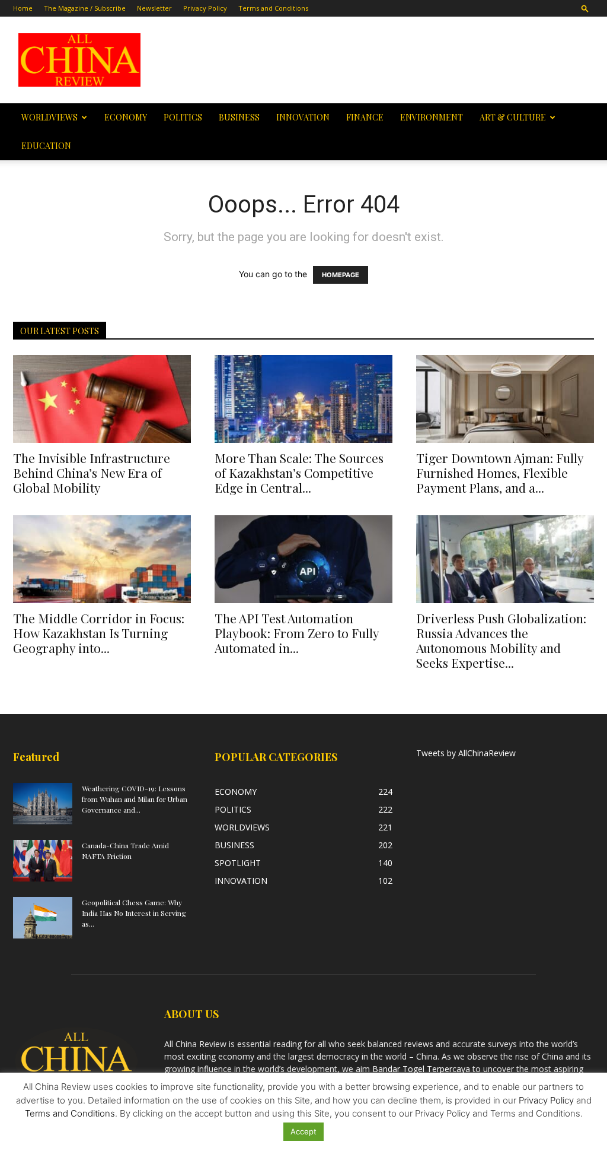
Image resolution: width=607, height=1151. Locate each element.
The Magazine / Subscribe (85, 8)
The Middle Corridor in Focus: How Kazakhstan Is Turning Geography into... (98, 633)
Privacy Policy (205, 8)
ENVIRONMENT (431, 117)
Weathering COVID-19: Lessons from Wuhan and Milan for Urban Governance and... (134, 799)
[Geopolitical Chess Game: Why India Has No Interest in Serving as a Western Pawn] (42, 917)
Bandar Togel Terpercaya (421, 1068)
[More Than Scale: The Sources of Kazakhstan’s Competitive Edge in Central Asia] (303, 399)
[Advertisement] (378, 60)
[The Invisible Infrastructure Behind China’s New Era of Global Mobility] (102, 399)
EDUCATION (46, 145)
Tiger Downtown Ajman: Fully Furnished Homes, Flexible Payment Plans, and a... (499, 472)
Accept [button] (303, 1131)
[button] (585, 8)
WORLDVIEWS (49, 117)
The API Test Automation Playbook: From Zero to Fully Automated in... (297, 633)
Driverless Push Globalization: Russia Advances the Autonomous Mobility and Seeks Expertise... (501, 640)
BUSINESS (239, 117)
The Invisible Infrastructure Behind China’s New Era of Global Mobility (91, 472)
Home (23, 8)
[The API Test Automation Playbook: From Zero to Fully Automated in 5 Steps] (303, 559)
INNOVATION (303, 117)
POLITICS (183, 117)
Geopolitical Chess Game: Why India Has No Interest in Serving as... (134, 913)
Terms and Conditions (273, 8)
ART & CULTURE (513, 117)
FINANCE (365, 117)
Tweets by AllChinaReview (466, 753)
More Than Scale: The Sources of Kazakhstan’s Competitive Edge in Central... (299, 472)
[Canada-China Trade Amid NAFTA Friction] (42, 861)
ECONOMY (125, 117)
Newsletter (154, 8)
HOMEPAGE (340, 275)
